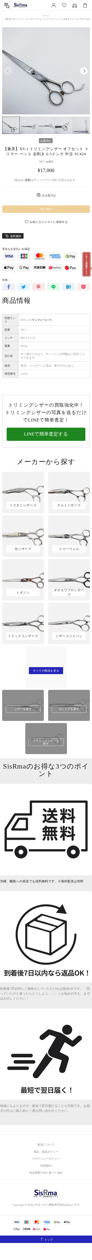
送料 (28, 180)
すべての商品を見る (46, 670)
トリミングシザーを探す (46, 742)
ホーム (46, 15)
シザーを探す (23, 708)
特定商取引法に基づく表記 (46, 1172)
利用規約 (46, 1165)
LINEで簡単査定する (46, 434)
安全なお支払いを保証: (16, 249)
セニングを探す (69, 708)
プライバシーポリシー (46, 1158)
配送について (46, 1144)
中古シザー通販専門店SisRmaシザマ (21, 5)
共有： (6, 280)
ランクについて (41, 320)
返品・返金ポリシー (46, 1151)
